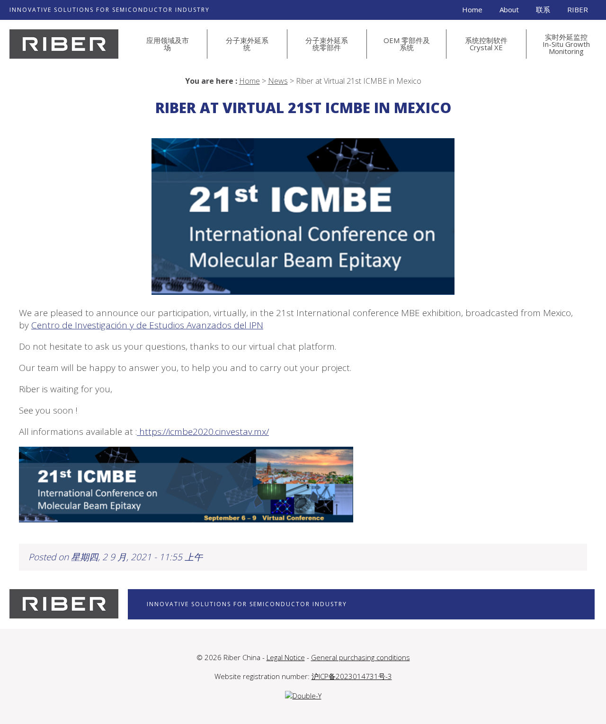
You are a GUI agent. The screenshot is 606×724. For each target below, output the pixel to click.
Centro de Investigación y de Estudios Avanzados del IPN (147, 325)
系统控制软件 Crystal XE (486, 43)
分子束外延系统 (247, 43)
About (509, 9)
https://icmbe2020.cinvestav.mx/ (203, 431)
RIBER (577, 9)
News (278, 81)
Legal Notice (286, 657)
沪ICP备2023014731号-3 (352, 676)
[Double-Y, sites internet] (303, 695)
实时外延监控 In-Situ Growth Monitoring (566, 44)
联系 (543, 9)
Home (472, 9)
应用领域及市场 (167, 43)
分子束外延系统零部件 (326, 43)
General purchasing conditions (360, 657)
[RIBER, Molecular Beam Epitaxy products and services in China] (63, 44)
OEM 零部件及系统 (406, 43)
